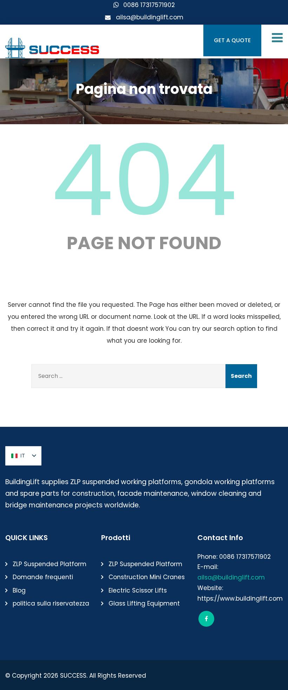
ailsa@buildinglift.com (149, 17)
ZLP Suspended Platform (49, 564)
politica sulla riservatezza (51, 603)
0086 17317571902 (149, 5)
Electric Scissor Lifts (138, 590)
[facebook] (206, 619)
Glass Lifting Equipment (144, 603)
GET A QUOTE (232, 40)
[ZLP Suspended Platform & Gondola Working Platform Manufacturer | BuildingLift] (52, 45)
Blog (19, 590)
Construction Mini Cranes (147, 577)
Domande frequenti (43, 577)
